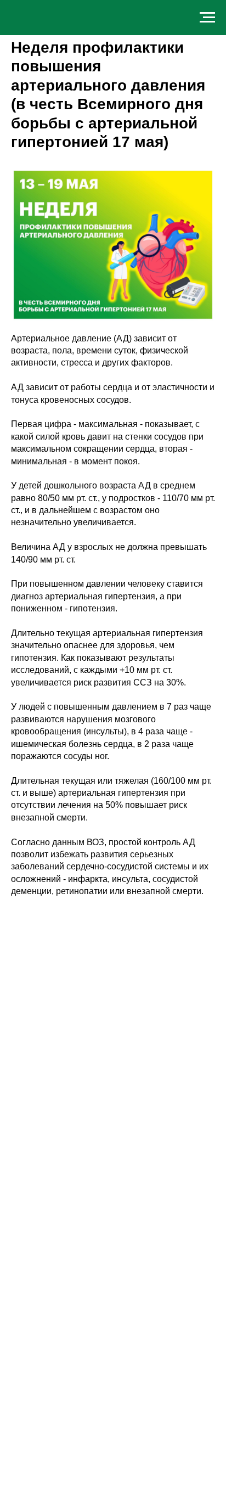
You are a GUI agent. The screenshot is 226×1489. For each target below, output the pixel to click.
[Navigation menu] (207, 17)
